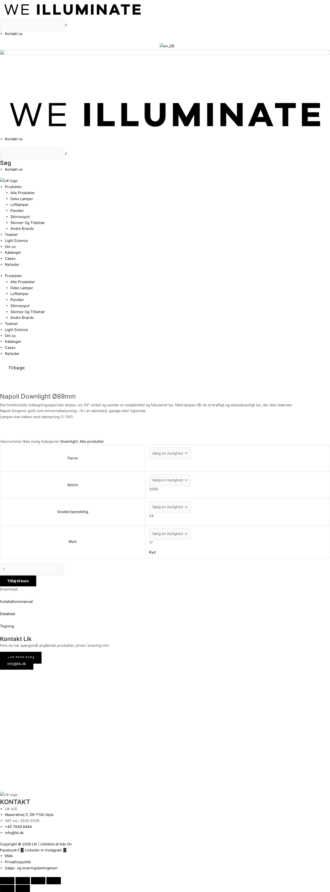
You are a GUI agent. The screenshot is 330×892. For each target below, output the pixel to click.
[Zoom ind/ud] (7, 880)
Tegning (7, 626)
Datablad (7, 613)
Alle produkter (92, 441)
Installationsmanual (16, 601)
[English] (167, 46)
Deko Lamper (21, 199)
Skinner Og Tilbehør (27, 222)
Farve (73, 458)
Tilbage (16, 367)
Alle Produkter (22, 192)
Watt (72, 541)
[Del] (38, 880)
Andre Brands (22, 228)
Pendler (17, 210)
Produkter (13, 186)
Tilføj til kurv (18, 581)
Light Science (16, 240)
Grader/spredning (72, 511)
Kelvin (72, 485)
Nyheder (12, 264)
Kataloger (13, 252)
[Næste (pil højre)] (22, 888)
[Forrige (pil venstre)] (7, 888)
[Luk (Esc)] (53, 880)
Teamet (11, 234)
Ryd (152, 552)
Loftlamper (19, 204)
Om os (10, 246)
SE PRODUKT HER (27, 708)
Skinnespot (20, 216)
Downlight (69, 441)
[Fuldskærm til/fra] (22, 880)
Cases (10, 258)
